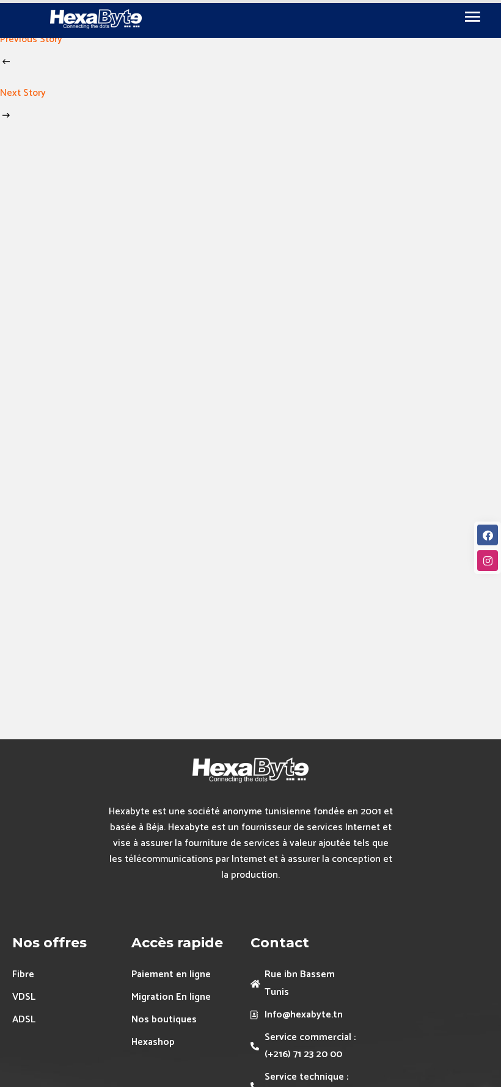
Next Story (23, 93)
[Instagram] (487, 560)
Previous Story (31, 39)
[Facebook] (487, 535)
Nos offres (49, 943)
